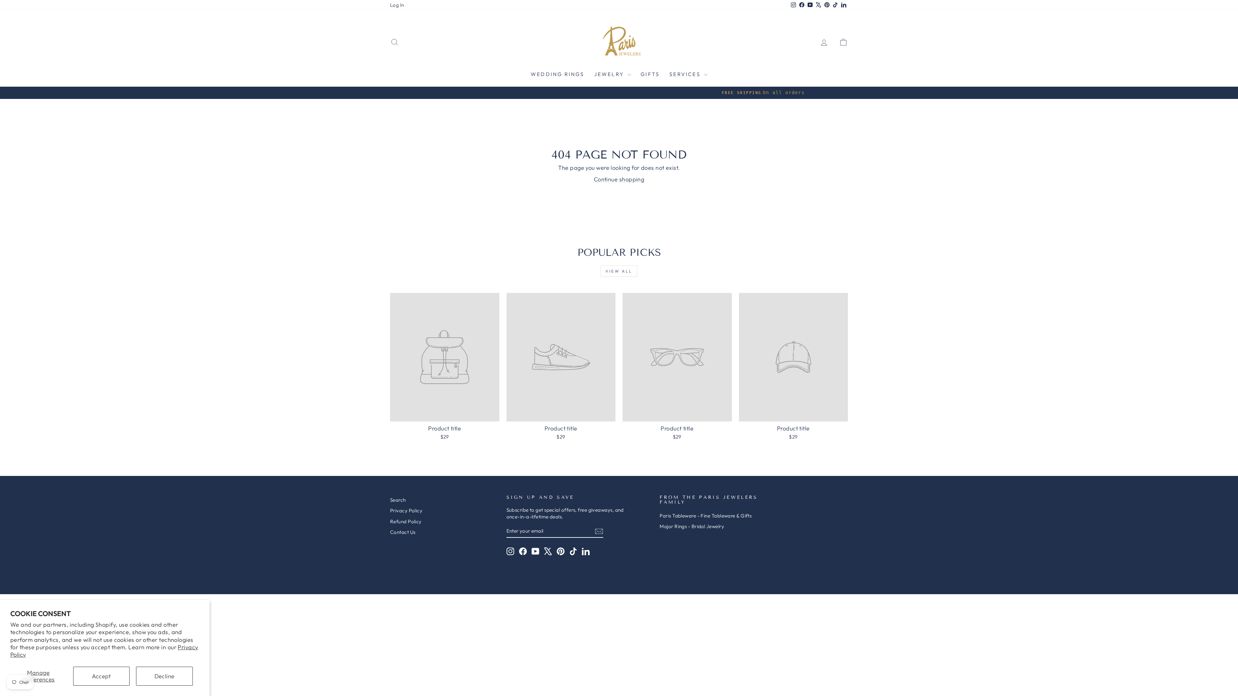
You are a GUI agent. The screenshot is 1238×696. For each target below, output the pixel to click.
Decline (164, 676)
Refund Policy (406, 521)
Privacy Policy (406, 511)
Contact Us (403, 532)
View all (619, 271)
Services (686, 74)
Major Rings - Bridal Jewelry (692, 526)
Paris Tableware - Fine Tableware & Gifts (706, 516)
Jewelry (610, 74)
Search (398, 500)
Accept (101, 676)
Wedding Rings (558, 74)
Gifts (650, 74)
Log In (397, 5)
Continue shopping (619, 179)
